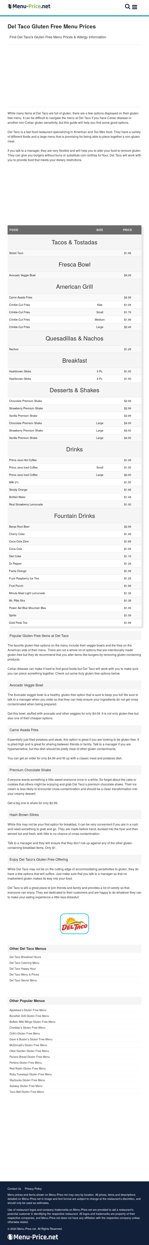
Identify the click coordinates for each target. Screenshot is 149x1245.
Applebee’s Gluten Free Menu (28, 1010)
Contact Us (14, 1189)
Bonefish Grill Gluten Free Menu (29, 1016)
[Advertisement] (74, 75)
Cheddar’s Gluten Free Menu (27, 1027)
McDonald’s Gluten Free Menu (28, 1045)
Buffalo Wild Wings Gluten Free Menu (32, 1022)
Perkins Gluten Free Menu (26, 1062)
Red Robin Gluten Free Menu (28, 1068)
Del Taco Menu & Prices (24, 974)
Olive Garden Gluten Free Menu (29, 1051)
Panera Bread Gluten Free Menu (30, 1057)
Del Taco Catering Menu (24, 963)
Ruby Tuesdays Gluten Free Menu (31, 1074)
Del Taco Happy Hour (23, 968)
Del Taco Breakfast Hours (25, 957)
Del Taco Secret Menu (23, 980)
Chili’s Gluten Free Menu (25, 1033)
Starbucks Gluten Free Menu (27, 1080)
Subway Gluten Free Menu (26, 1086)
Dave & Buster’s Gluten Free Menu (31, 1039)
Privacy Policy (33, 1189)
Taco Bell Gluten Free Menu (27, 1092)
